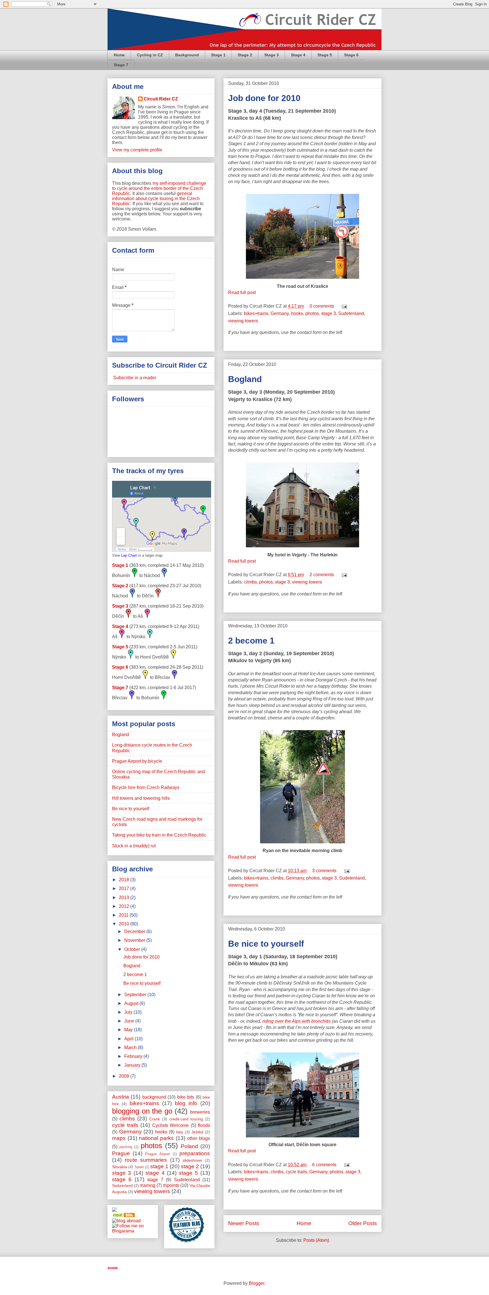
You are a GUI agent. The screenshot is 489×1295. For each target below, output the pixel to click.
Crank (154, 1119)
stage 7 (155, 1179)
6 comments (324, 1164)
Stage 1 (218, 55)
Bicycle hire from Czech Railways (145, 787)
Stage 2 (245, 55)
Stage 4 (298, 55)
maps (119, 1138)
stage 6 (122, 1179)
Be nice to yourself (266, 943)
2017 (124, 888)
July (129, 1012)
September (135, 994)
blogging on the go (142, 1111)
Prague (121, 1153)
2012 (124, 906)
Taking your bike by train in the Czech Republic (159, 835)
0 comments (322, 306)
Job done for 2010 (264, 98)
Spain (139, 1167)
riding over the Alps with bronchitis (296, 1021)
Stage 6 (351, 55)
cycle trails (296, 1171)
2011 (124, 915)
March (131, 1047)
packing (125, 1147)
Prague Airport (157, 1154)
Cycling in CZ (150, 55)
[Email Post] (343, 306)
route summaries (146, 1160)
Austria (120, 1097)
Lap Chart (129, 555)
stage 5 (188, 1173)
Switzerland (122, 1185)
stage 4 (154, 1173)
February (133, 1056)
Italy (179, 1132)
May (129, 1029)
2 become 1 (251, 640)
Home (119, 55)
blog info (186, 1103)
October (132, 949)
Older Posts (362, 1223)
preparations (194, 1153)
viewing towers (243, 320)
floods (204, 1125)
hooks (297, 313)
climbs (250, 582)
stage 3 (328, 313)
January (132, 1065)
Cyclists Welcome (170, 1125)
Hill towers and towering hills (141, 798)
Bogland (245, 379)
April (129, 1038)
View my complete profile (137, 149)
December (135, 931)
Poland (189, 1146)
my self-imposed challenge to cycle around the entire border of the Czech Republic (159, 188)
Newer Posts (243, 1223)
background (154, 1097)
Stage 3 (271, 55)
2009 (124, 1076)
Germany (280, 313)
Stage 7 (121, 65)
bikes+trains (256, 313)
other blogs (198, 1138)
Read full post (242, 292)
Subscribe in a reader (134, 377)
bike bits (185, 1097)
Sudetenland (351, 313)
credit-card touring (186, 1119)
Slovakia (119, 1167)
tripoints (171, 1185)
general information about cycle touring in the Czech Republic (156, 198)
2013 (124, 897)
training (147, 1185)
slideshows (192, 1160)
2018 (124, 879)
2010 (124, 923)
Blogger (256, 1283)
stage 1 (159, 1166)
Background (187, 55)
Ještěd (197, 1132)
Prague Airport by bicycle (137, 761)
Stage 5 (325, 55)
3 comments (324, 870)
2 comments (322, 574)
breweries (200, 1112)
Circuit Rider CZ (161, 99)
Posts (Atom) (316, 1240)
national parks (156, 1138)
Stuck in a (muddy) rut (134, 845)
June (129, 1021)
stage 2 (190, 1166)
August (132, 1003)
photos (312, 313)
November (135, 940)
